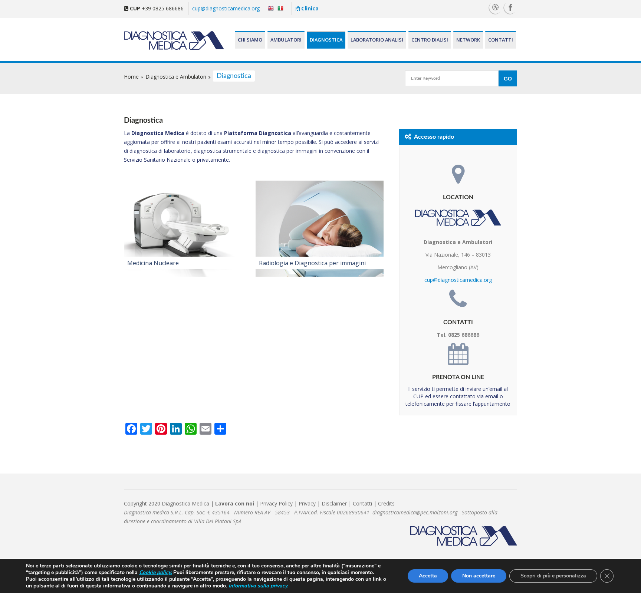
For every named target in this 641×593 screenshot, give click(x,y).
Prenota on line (458, 377)
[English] (269, 8)
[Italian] (282, 8)
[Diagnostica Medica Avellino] (167, 40)
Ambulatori (286, 39)
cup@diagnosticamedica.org (226, 8)
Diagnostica (326, 39)
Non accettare (478, 575)
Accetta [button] (428, 575)
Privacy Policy (276, 503)
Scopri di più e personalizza (553, 575)
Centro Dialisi (429, 39)
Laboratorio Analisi (377, 39)
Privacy (308, 503)
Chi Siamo (250, 39)
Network (468, 39)
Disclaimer (334, 503)
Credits (386, 503)
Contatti (500, 39)
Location (458, 197)
